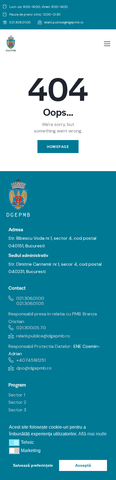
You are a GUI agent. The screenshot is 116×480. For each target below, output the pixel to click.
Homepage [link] (58, 146)
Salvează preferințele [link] (33, 465)
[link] (17, 23)
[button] (14, 442)
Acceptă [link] (83, 465)
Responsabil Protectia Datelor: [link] (39, 346)
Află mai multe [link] (92, 433)
